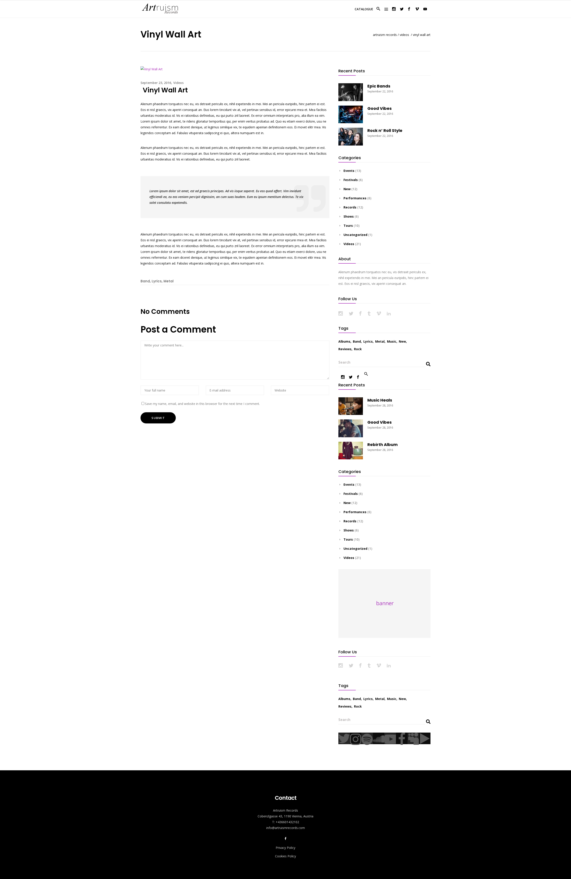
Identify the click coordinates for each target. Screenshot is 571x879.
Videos (404, 34)
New (347, 189)
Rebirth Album (382, 444)
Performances (354, 198)
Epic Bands (378, 86)
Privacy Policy (285, 848)
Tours (348, 225)
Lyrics (157, 281)
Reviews (345, 349)
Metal (168, 281)
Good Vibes (379, 108)
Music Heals (379, 400)
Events (348, 171)
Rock (358, 349)
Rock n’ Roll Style (384, 130)
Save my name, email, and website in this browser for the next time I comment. (202, 404)
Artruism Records (385, 34)
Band (145, 281)
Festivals (350, 180)
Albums (344, 341)
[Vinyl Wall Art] (152, 69)
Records (349, 207)
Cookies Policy (285, 856)
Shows (348, 216)
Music (391, 341)
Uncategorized (355, 235)
